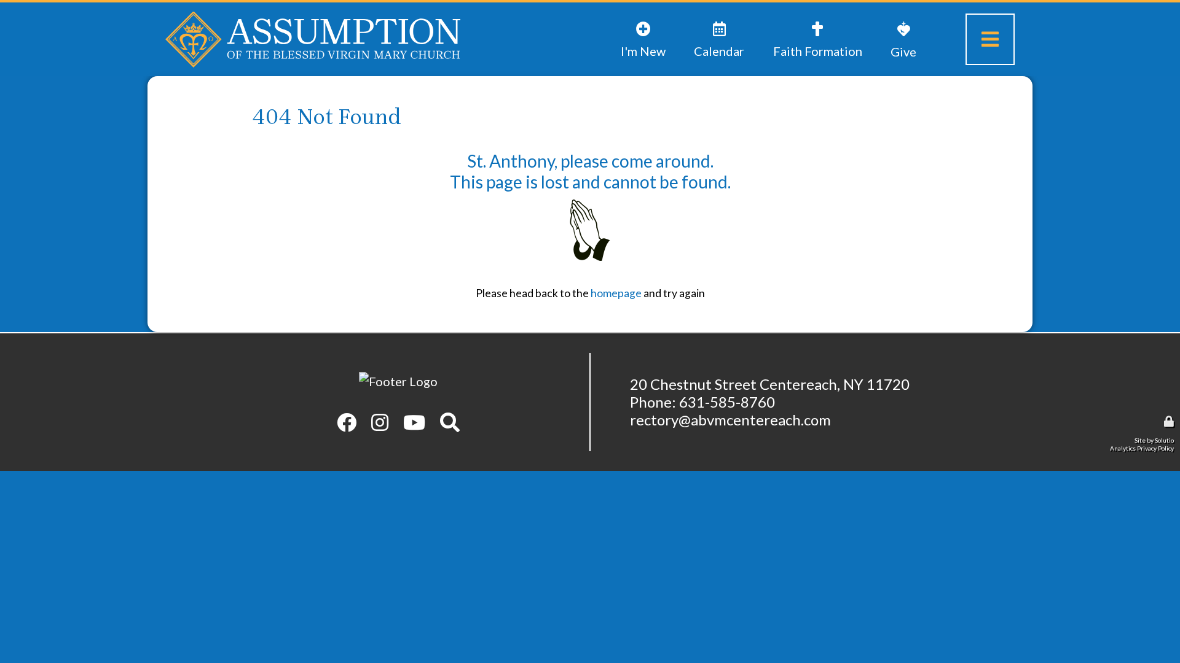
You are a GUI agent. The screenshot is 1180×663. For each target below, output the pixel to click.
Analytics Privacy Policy (1142, 448)
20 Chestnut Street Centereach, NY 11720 (770, 384)
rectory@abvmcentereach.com (730, 419)
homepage (616, 293)
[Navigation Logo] (312, 39)
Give (897, 21)
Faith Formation (801, 31)
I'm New (641, 21)
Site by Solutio (1154, 440)
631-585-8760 (727, 402)
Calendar (717, 21)
